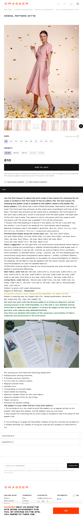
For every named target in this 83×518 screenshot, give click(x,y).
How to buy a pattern (15, 182)
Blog (23, 498)
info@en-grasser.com (44, 498)
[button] (81, 126)
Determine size (70, 136)
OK (66, 511)
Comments (8, 436)
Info (4, 190)
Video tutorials (9, 501)
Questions (7, 442)
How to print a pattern (38, 182)
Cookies (9, 507)
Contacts (25, 501)
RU (77, 495)
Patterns (7, 498)
